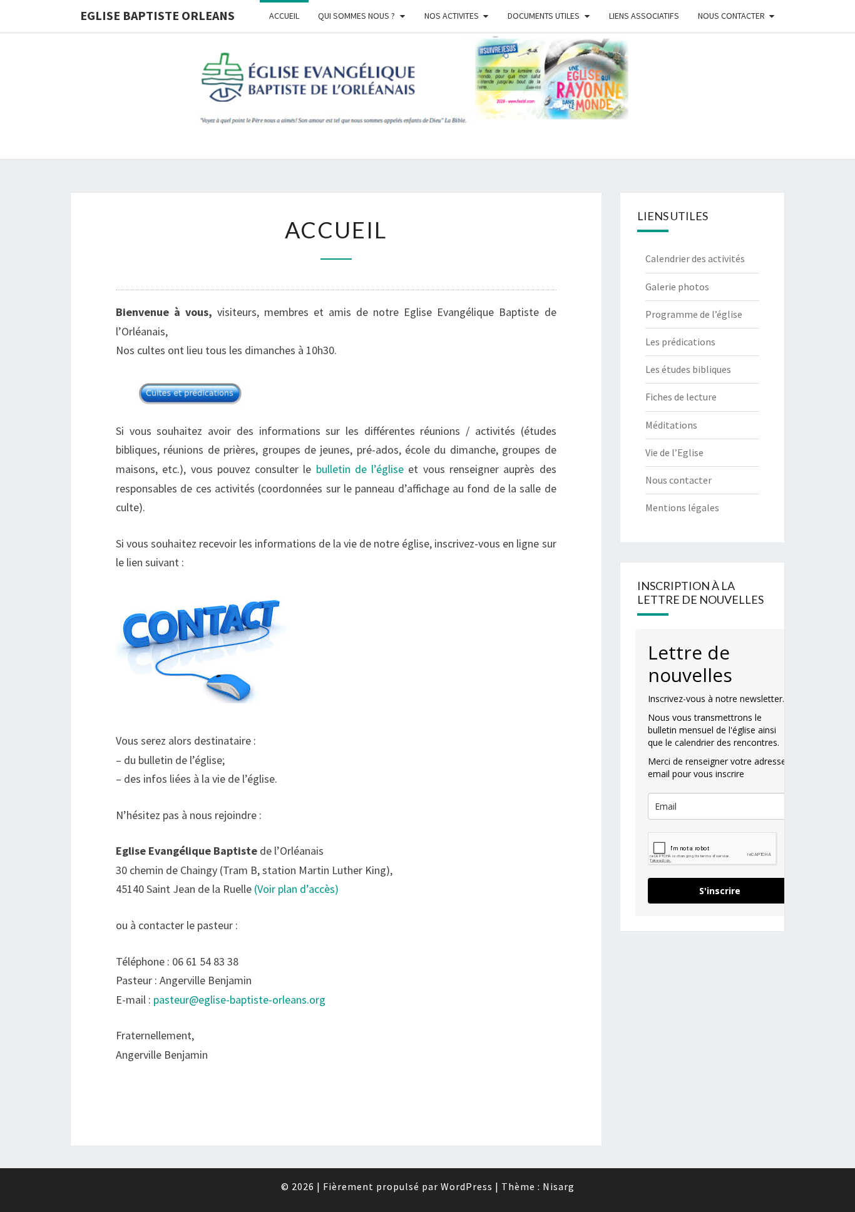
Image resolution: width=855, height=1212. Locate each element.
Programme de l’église (693, 314)
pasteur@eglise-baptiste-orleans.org (239, 999)
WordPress (467, 1186)
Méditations (671, 425)
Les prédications (680, 341)
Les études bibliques (688, 369)
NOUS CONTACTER (731, 15)
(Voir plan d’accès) (295, 889)
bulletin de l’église (357, 469)
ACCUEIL (284, 15)
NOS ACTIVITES (451, 15)
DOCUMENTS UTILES (544, 15)
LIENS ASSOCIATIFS (644, 15)
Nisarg (559, 1186)
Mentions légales (682, 507)
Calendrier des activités (695, 258)
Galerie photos (677, 286)
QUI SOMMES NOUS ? (356, 15)
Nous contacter (678, 480)
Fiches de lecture (681, 396)
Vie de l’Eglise (674, 452)
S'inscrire (719, 891)
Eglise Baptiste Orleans (157, 15)
